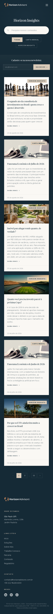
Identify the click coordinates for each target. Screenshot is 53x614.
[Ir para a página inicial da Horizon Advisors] (17, 499)
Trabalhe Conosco (12, 551)
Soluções (8, 543)
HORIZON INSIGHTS (26, 45)
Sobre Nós (8, 547)
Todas (17, 40)
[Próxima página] (40, 475)
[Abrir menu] (47, 5)
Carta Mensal (32, 40)
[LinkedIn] (5, 594)
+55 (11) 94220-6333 (12, 583)
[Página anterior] (13, 475)
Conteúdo (8, 559)
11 (34, 475)
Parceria (7, 555)
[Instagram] (11, 594)
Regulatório (9, 563)
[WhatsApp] (17, 594)
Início (6, 538)
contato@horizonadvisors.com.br (18, 580)
